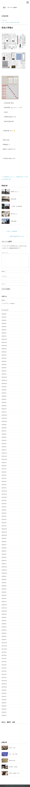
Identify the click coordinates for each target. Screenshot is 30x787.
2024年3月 (4, 405)
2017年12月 (4, 642)
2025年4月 (4, 364)
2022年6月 (4, 472)
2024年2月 (4, 408)
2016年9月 (4, 690)
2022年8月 (4, 465)
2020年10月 (4, 535)
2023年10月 (4, 421)
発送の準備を (17, 22)
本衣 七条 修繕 (13, 754)
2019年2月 (4, 598)
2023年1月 (4, 450)
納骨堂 (3, 300)
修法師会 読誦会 (13, 766)
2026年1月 (4, 336)
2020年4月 (4, 554)
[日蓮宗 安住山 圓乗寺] (15, 6)
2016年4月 (4, 706)
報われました (14, 213)
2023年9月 (4, 424)
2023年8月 (4, 427)
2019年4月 (4, 592)
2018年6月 (4, 623)
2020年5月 (4, 551)
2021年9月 (4, 500)
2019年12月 (4, 566)
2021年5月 (4, 513)
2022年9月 (4, 462)
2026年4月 (4, 326)
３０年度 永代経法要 (16, 206)
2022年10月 (4, 459)
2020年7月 (4, 544)
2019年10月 (4, 573)
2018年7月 (4, 620)
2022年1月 (4, 487)
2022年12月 (4, 453)
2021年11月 (4, 494)
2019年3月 (4, 595)
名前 (4, 271)
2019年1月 (4, 601)
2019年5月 (4, 589)
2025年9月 (4, 348)
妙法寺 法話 (12, 747)
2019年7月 (4, 582)
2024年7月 (4, 393)
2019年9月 (4, 576)
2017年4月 (4, 668)
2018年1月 (4, 639)
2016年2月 (4, 712)
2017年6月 (4, 661)
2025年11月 (4, 342)
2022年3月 (4, 481)
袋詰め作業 (13, 199)
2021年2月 (4, 522)
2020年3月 (4, 557)
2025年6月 (4, 358)
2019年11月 (4, 570)
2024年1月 (4, 412)
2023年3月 (4, 443)
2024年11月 (4, 380)
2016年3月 (4, 709)
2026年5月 (4, 323)
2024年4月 (4, 402)
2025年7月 (4, 355)
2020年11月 (4, 532)
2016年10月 (4, 687)
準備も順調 (13, 221)
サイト (3, 284)
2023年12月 (4, 415)
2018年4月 (4, 630)
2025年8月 (4, 352)
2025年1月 (4, 374)
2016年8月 (4, 693)
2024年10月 (4, 383)
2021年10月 (4, 497)
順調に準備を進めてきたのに (17, 236)
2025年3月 (4, 367)
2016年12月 (4, 680)
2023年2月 (4, 446)
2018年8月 (4, 617)
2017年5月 (4, 664)
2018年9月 (4, 614)
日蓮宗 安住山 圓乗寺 (10, 785)
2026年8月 (4, 314)
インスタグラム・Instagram (8, 303)
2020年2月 (4, 560)
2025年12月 (4, 339)
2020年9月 (4, 538)
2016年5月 (4, 702)
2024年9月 (4, 386)
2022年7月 (4, 468)
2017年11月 (4, 645)
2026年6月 (4, 320)
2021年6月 (4, 510)
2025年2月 (4, 370)
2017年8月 (4, 655)
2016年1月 (4, 715)
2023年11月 (4, 418)
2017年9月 (4, 652)
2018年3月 (4, 633)
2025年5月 (4, 361)
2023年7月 (4, 431)
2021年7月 (4, 506)
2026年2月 (4, 333)
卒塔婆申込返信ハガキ (21, 176)
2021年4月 (4, 516)
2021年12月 (4, 491)
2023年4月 (4, 440)
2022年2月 (4, 484)
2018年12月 (4, 604)
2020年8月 (4, 541)
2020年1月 (4, 563)
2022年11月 (4, 456)
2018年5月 (4, 627)
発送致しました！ (15, 191)
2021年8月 (4, 503)
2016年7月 (4, 696)
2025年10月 (4, 345)
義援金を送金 (12, 760)
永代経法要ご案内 (7, 179)
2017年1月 (4, 677)
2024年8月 (4, 389)
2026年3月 (4, 329)
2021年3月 (4, 519)
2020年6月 (4, 548)
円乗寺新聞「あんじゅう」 (10, 176)
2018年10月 (4, 611)
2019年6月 (4, 585)
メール (4, 276)
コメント (5, 252)
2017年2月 (4, 674)
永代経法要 (5, 16)
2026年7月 (4, 317)
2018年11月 (4, 608)
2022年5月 (4, 475)
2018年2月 (4, 636)
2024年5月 (4, 399)
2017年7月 (4, 658)
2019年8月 (4, 579)
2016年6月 (4, 699)
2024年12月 (4, 377)
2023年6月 (4, 434)
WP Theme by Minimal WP (20, 785)
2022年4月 (4, 478)
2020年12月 (4, 529)
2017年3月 (4, 671)
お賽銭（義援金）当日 (14, 773)
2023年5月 (4, 437)
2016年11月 (4, 683)
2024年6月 (4, 396)
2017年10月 (4, 649)
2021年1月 (4, 525)
